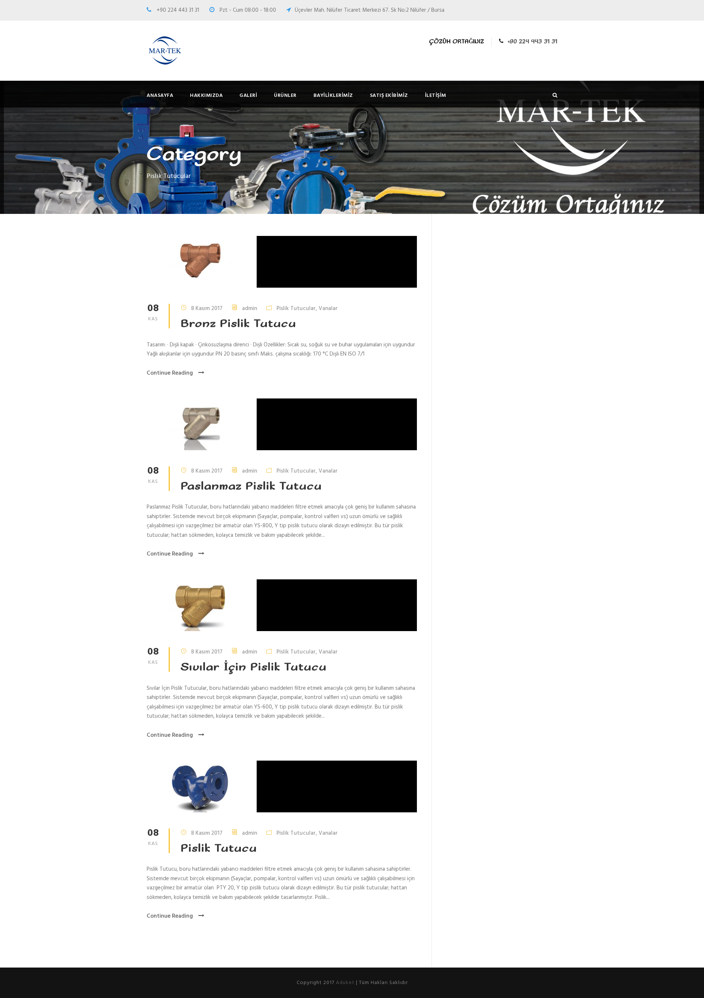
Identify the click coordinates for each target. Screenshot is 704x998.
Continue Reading (170, 373)
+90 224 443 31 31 (532, 41)
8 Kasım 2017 (207, 308)
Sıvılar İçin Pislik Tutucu (254, 667)
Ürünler (285, 95)
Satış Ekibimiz (389, 95)
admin (249, 308)
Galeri (248, 95)
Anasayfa (160, 95)
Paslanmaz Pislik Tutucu (251, 486)
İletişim (435, 95)
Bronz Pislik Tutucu (238, 324)
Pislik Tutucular (296, 308)
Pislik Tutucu (219, 848)
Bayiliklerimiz (333, 95)
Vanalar (328, 308)
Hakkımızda (206, 95)
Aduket (345, 983)
